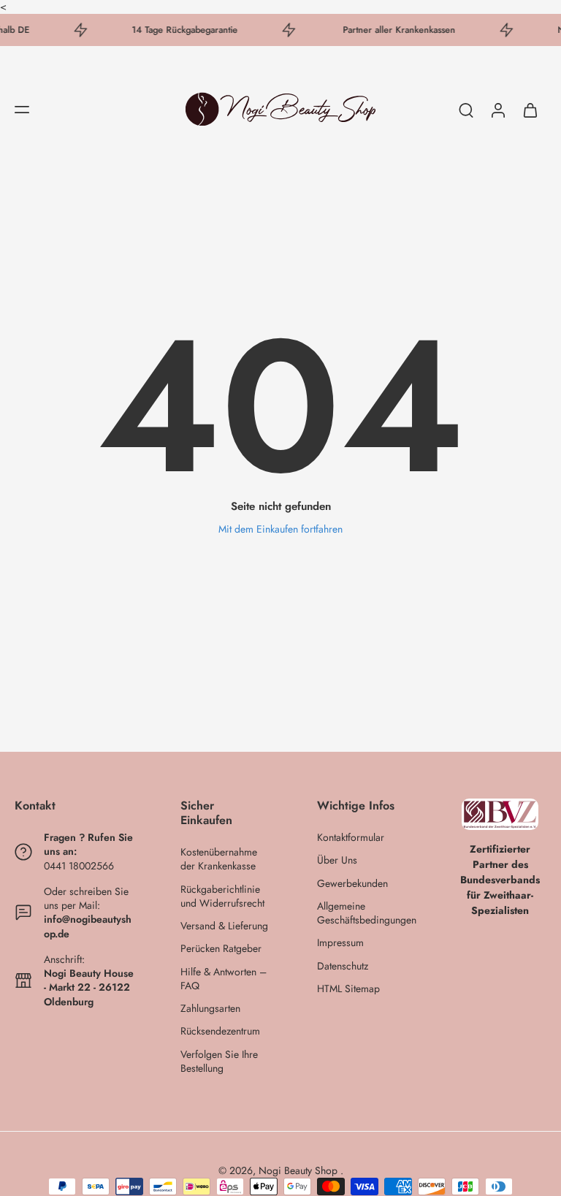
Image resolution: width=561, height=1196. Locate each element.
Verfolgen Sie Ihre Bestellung (219, 1061)
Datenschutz (342, 965)
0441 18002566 (79, 865)
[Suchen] (466, 109)
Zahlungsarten (210, 1009)
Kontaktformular (350, 838)
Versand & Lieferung (224, 926)
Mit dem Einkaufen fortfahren (280, 529)
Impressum (340, 943)
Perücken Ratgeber (221, 949)
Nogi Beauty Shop (299, 1170)
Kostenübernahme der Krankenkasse (218, 859)
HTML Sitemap (348, 989)
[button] (22, 109)
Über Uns (337, 860)
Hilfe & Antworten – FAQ (223, 979)
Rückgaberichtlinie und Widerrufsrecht (222, 896)
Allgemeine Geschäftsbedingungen (363, 913)
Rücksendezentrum (220, 1031)
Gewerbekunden (352, 883)
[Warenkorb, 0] (530, 109)
